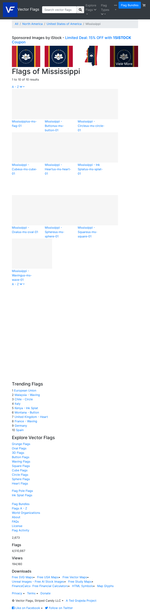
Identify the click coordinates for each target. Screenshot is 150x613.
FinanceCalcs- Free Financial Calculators (40, 586)
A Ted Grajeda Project (81, 600)
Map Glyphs (105, 586)
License (17, 526)
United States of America (64, 24)
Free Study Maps (80, 581)
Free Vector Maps (75, 577)
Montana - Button (26, 412)
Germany (20, 425)
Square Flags (21, 466)
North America (32, 24)
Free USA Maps (48, 577)
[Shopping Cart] (144, 5)
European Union (24, 390)
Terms (31, 593)
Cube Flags (19, 470)
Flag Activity (20, 530)
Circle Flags (20, 474)
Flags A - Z (19, 508)
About (16, 517)
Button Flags (20, 457)
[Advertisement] (58, 185)
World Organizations (26, 513)
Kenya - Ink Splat (26, 408)
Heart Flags (20, 483)
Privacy (17, 593)
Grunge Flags (21, 444)
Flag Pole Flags (22, 491)
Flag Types (105, 7)
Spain (19, 430)
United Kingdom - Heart (31, 417)
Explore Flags (91, 7)
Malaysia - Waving (27, 395)
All (16, 24)
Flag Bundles (129, 5)
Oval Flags (19, 448)
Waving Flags (21, 461)
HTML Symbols (82, 586)
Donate (45, 593)
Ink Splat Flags (22, 495)
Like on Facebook (27, 608)
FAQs (15, 521)
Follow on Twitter (60, 608)
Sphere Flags (21, 479)
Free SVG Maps (22, 577)
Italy (17, 403)
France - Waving (25, 421)
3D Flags (18, 452)
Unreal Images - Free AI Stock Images (38, 581)
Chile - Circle (23, 399)
